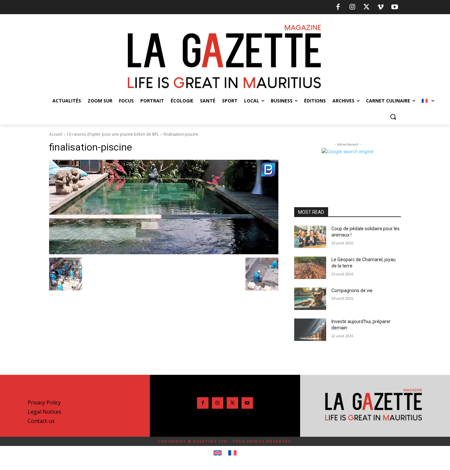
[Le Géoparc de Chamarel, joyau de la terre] (310, 268)
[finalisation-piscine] (163, 207)
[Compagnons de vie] (310, 299)
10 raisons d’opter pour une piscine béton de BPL (113, 134)
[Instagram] (352, 7)
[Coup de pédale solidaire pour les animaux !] (310, 237)
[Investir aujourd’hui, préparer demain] (310, 329)
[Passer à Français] (232, 453)
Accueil (55, 134)
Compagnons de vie (352, 290)
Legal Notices (44, 411)
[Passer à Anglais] (217, 453)
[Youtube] (394, 7)
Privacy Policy (44, 402)
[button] (393, 116)
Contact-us (41, 421)
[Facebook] (338, 7)
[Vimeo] (380, 7)
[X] (366, 7)
